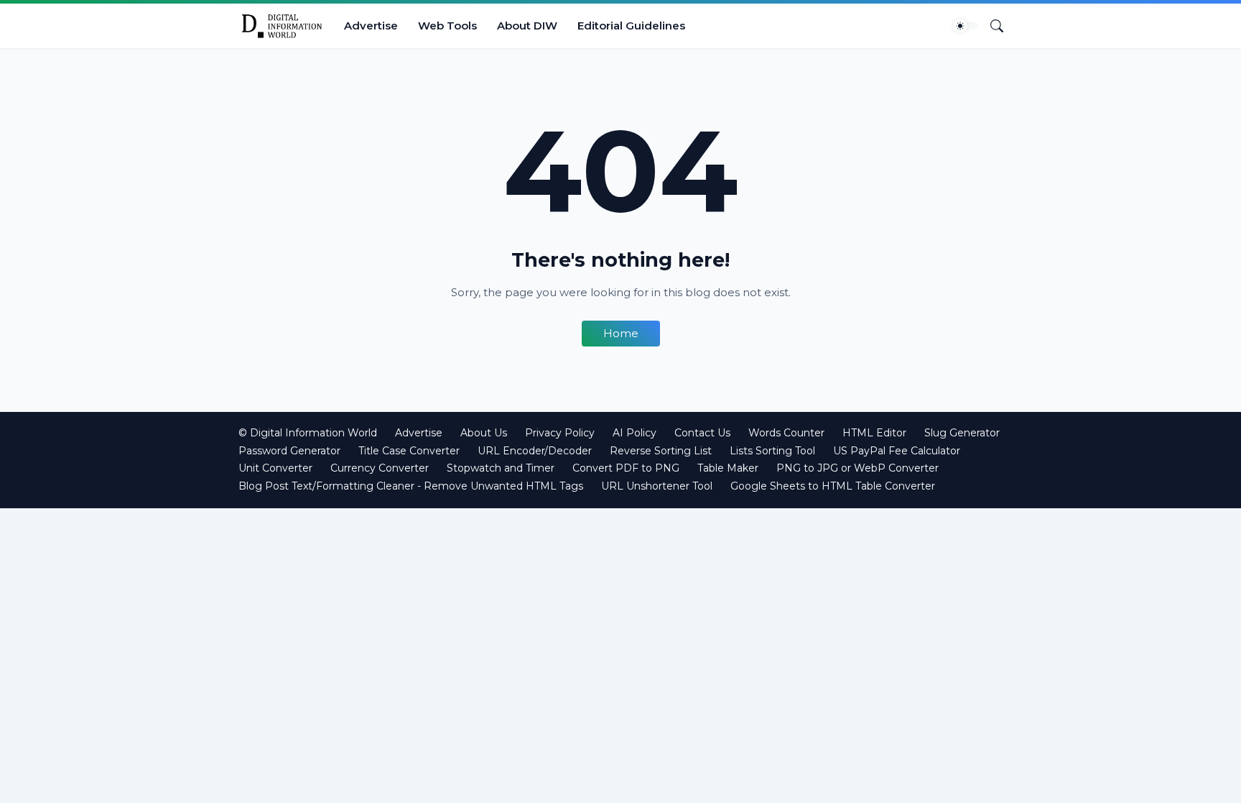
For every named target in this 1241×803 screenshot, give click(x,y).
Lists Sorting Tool (772, 450)
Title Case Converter (409, 450)
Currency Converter (379, 468)
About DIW (527, 25)
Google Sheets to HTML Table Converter (832, 485)
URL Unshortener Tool (656, 485)
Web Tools (447, 25)
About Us (483, 432)
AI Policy (634, 432)
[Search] (991, 26)
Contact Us (702, 432)
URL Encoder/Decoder (535, 450)
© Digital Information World (307, 432)
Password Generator (289, 450)
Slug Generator (962, 432)
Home (620, 333)
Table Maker (727, 468)
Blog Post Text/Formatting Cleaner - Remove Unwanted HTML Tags (410, 485)
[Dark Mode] (965, 26)
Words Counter (786, 432)
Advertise (371, 25)
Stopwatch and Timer (500, 468)
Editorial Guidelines (631, 25)
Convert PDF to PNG (625, 468)
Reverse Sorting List (661, 450)
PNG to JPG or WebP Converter (857, 468)
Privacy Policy (560, 432)
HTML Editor (874, 432)
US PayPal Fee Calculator (896, 450)
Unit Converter (275, 468)
